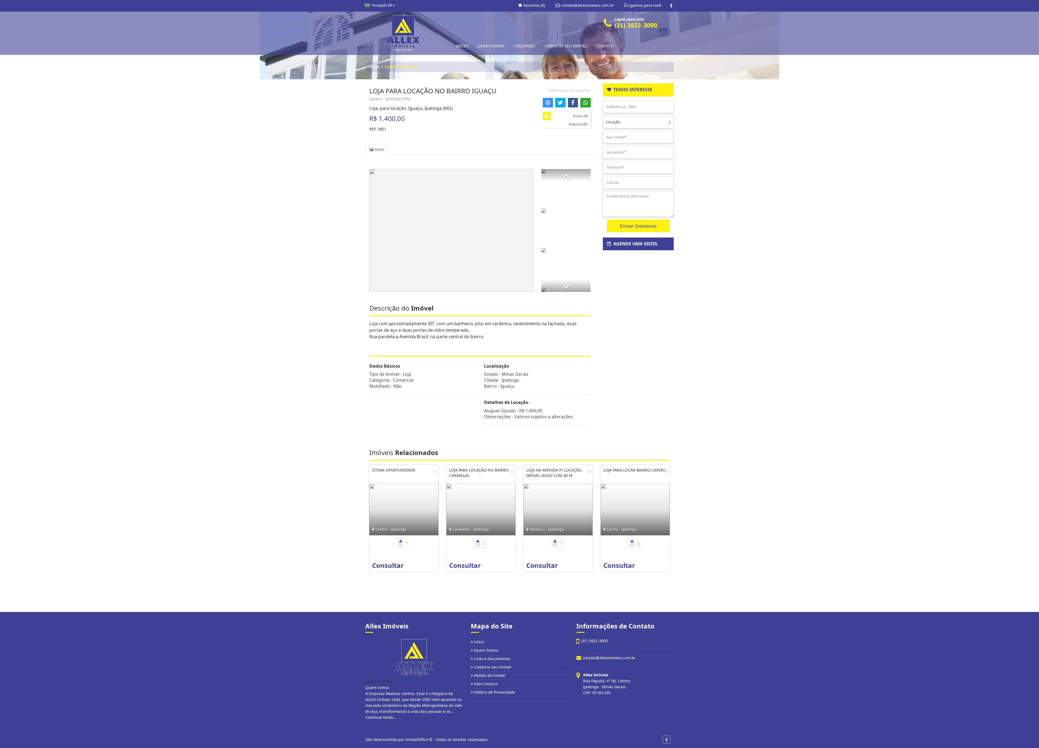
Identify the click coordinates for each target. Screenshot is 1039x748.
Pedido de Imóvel (489, 675)
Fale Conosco (485, 683)
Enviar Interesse (638, 226)
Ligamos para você (643, 5)
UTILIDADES (524, 45)
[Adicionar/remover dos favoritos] (435, 471)
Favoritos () (533, 5)
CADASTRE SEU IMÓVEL (566, 45)
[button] (566, 175)
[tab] (638, 89)
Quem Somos (485, 650)
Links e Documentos (491, 658)
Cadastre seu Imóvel (492, 667)
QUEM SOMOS (491, 45)
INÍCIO (462, 45)
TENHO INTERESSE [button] (631, 90)
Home (374, 66)
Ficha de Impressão (578, 120)
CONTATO (605, 45)
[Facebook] (671, 6)
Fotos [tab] (379, 149)
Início (478, 641)
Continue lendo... (380, 717)
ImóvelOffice (416, 739)
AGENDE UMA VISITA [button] (634, 244)
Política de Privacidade (494, 692)
